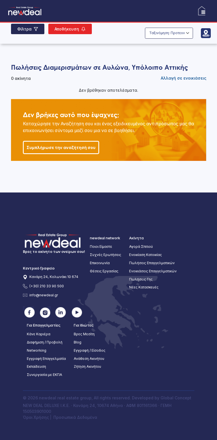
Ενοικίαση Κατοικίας (145, 255)
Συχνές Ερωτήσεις (105, 255)
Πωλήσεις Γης (141, 279)
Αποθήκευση (67, 29)
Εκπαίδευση (36, 366)
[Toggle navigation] (201, 11)
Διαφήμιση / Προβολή (44, 342)
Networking (36, 350)
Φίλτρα (24, 29)
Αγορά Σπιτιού (141, 246)
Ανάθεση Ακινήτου (89, 358)
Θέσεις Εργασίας (104, 271)
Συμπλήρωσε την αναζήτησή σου (61, 147)
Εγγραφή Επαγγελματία (46, 358)
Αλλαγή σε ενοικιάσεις (183, 78)
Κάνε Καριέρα (38, 334)
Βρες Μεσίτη (84, 334)
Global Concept (175, 397)
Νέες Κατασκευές (144, 287)
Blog (77, 342)
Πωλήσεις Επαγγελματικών (152, 263)
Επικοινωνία (100, 263)
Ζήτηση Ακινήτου (87, 366)
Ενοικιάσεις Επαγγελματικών (153, 271)
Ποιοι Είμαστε (101, 246)
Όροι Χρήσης (36, 417)
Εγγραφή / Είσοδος (89, 350)
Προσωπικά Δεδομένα (75, 417)
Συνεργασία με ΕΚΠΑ (44, 375)
